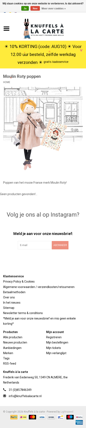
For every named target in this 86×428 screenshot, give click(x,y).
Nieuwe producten (15, 342)
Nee (35, 8)
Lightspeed (67, 411)
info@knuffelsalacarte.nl (25, 396)
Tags (6, 358)
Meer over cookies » (54, 8)
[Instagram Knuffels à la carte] (65, 258)
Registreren (54, 337)
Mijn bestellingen (57, 342)
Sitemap (8, 307)
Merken (8, 353)
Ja (25, 8)
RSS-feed (9, 363)
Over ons (9, 297)
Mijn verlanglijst (56, 353)
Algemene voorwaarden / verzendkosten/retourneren (39, 287)
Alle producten (12, 337)
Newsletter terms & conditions (23, 313)
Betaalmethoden (14, 292)
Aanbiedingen (12, 348)
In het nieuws (11, 302)
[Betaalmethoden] (13, 416)
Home (6, 82)
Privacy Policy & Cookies (19, 281)
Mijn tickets (53, 348)
